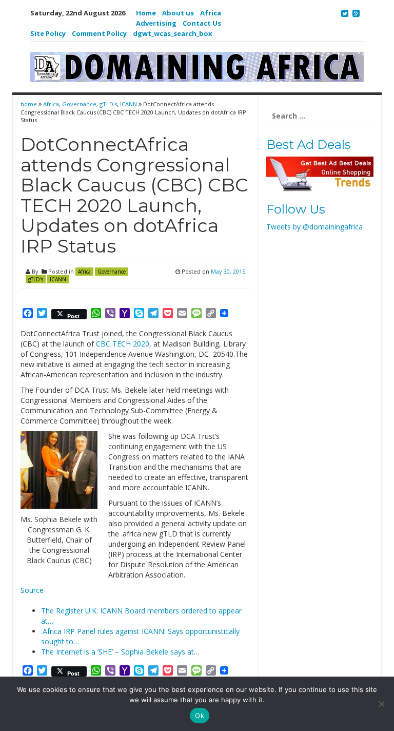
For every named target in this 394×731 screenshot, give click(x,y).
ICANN (128, 104)
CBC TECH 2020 (122, 344)
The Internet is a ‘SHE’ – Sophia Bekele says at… (120, 652)
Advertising (156, 23)
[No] (381, 704)
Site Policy (48, 33)
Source (32, 590)
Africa (210, 12)
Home (146, 12)
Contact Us (202, 23)
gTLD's (108, 104)
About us (178, 12)
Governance (79, 104)
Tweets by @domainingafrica (314, 227)
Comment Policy (99, 33)
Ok (199, 715)
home (29, 104)
